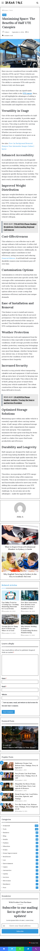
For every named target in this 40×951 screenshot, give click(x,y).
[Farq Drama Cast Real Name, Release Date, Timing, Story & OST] (7, 776)
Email (4, 686)
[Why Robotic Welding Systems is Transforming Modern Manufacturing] (29, 619)
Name (4, 678)
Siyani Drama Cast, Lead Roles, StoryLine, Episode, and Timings (26, 796)
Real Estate (7, 856)
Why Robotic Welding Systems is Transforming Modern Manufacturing (29, 629)
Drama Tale (34, 943)
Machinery (6, 884)
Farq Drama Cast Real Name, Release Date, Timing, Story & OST (26, 776)
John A (7, 32)
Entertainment (8, 863)
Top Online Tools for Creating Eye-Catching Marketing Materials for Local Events (10, 606)
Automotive (7, 870)
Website (4, 694)
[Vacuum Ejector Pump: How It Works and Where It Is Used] (10, 619)
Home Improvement (10, 853)
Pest (4, 887)
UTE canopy (27, 93)
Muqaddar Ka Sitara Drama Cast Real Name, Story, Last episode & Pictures (25, 786)
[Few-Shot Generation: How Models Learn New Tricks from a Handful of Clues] (29, 595)
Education (6, 846)
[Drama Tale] (13, 3)
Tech (11, 10)
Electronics (7, 880)
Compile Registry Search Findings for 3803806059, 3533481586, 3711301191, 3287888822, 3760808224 (19, 745)
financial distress (8, 258)
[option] (20, 738)
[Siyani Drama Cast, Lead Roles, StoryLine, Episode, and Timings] (7, 797)
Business (6, 832)
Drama (5, 850)
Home (6, 10)
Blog (4, 836)
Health (5, 839)
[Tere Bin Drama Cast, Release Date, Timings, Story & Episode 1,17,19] (7, 807)
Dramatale (6, 825)
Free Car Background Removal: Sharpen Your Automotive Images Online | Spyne (18, 146)
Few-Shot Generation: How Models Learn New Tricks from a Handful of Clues (29, 606)
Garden (5, 874)
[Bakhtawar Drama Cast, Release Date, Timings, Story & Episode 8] (7, 766)
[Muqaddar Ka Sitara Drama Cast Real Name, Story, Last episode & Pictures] (7, 787)
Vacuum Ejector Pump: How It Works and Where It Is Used (10, 628)
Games (5, 867)
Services (6, 877)
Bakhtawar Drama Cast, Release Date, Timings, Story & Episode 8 (26, 765)
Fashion (5, 843)
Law (4, 860)
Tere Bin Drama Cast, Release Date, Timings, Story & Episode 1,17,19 (26, 806)
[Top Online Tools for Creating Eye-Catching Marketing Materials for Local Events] (10, 595)
